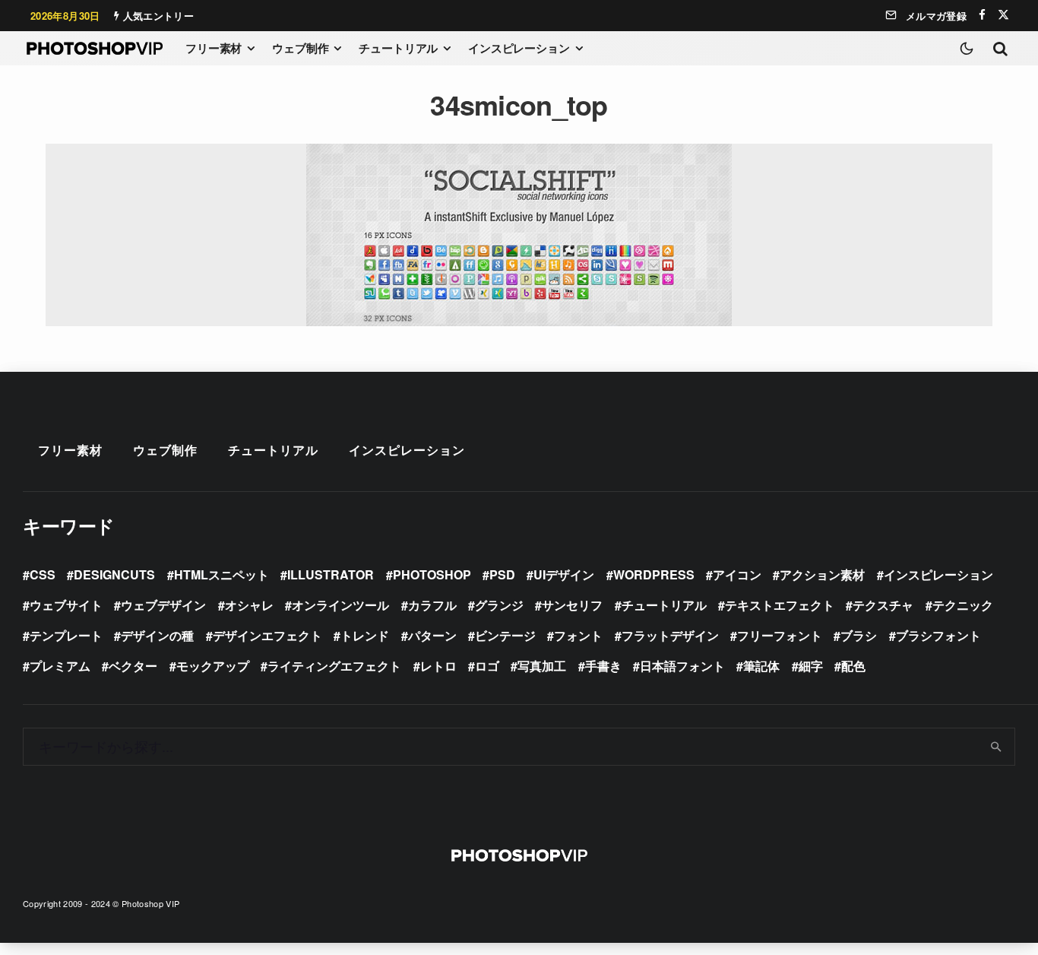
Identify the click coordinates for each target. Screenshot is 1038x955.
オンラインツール (340, 605)
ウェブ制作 (300, 48)
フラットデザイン (670, 635)
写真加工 (541, 665)
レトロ (438, 665)
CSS (42, 574)
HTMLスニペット (221, 574)
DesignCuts (114, 574)
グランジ (499, 605)
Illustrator (330, 574)
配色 (853, 665)
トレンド (364, 635)
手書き (603, 665)
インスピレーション (519, 48)
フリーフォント (779, 635)
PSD (502, 574)
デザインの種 (157, 635)
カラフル (432, 605)
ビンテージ (505, 635)
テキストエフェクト (779, 605)
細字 (811, 665)
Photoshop (432, 574)
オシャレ (249, 605)
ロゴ (487, 665)
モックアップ (212, 665)
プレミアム (60, 665)
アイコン (737, 574)
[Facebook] (982, 15)
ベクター (133, 665)
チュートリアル (398, 48)
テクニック (962, 605)
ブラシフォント (938, 635)
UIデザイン (563, 574)
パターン (432, 635)
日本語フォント (682, 665)
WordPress (654, 574)
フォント (578, 635)
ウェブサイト (66, 605)
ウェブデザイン (163, 605)
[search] (996, 746)
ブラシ (858, 635)
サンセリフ (572, 605)
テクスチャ (883, 605)
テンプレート (66, 635)
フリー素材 (213, 48)
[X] (1003, 15)
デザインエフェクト (267, 635)
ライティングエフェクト (334, 665)
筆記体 (761, 665)
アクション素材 (822, 574)
